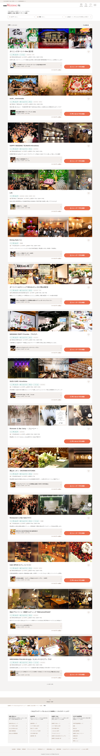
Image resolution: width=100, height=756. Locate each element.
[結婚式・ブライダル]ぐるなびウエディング (17, 705)
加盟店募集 (58, 749)
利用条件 (24, 749)
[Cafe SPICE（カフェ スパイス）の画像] (50, 552)
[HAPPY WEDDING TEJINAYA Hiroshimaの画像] (50, 133)
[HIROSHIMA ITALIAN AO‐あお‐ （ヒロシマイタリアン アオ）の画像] (50, 646)
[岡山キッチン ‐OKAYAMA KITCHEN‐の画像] (50, 458)
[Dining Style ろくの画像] (50, 227)
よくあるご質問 (85, 749)
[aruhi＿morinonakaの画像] (50, 85)
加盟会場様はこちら (51, 749)
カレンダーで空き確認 (78, 66)
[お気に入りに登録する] (88, 51)
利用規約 (19, 749)
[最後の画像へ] (90, 38)
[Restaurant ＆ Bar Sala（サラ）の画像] (50, 505)
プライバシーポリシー (31, 749)
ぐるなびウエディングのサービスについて (71, 749)
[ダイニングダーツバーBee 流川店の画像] (50, 38)
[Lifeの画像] (50, 180)
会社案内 (14, 749)
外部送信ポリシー (41, 749)
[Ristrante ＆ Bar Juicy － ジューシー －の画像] (50, 415)
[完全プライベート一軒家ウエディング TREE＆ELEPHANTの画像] (50, 599)
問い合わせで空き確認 (78, 113)
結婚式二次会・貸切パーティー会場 (34, 705)
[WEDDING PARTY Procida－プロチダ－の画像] (50, 321)
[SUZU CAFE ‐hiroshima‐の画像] (50, 368)
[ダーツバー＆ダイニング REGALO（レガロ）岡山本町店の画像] (50, 274)
